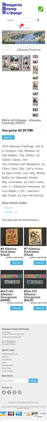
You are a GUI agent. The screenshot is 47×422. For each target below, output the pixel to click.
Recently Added (7, 365)
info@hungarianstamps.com (11, 337)
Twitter (4, 392)
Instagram (14, 392)
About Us (5, 357)
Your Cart (26, 28)
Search (4, 362)
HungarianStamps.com (10, 354)
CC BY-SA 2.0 (25, 408)
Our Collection (7, 360)
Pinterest (20, 392)
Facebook (9, 392)
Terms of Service (7, 371)
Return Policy (6, 368)
